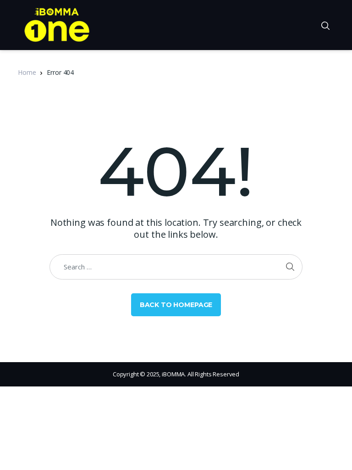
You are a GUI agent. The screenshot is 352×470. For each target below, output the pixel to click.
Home (27, 72)
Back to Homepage (176, 305)
